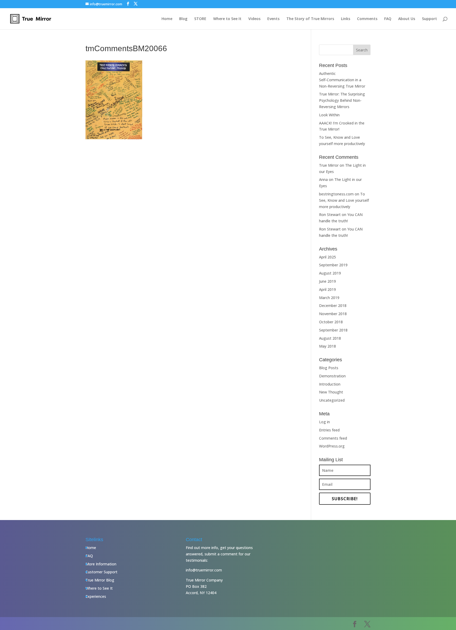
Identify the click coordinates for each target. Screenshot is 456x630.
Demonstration (332, 375)
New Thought (331, 392)
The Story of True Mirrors (310, 19)
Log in (324, 421)
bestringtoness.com (336, 193)
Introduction (329, 384)
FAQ (387, 19)
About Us (406, 19)
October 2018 (331, 321)
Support (429, 19)
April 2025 (327, 256)
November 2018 (333, 313)
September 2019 (333, 264)
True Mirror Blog (100, 580)
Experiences (96, 596)
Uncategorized (332, 400)
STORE (200, 19)
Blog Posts (328, 367)
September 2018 (333, 330)
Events (273, 19)
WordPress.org (332, 446)
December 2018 (332, 305)
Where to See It (227, 19)
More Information (101, 563)
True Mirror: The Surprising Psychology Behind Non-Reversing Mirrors (342, 100)
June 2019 (327, 281)
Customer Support (101, 571)
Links (345, 19)
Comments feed (333, 438)
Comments (367, 19)
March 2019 (329, 297)
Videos (254, 19)
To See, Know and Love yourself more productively (344, 200)
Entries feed (329, 429)
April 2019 (327, 289)
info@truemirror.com (204, 570)
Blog (183, 19)
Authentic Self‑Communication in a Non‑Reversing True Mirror (342, 80)
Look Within (329, 114)
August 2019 (330, 273)
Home (167, 19)
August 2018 (330, 338)
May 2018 (327, 346)
